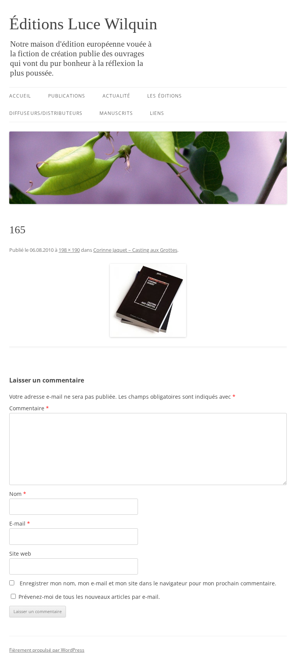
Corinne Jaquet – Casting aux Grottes (135, 249)
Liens (157, 113)
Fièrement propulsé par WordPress (46, 650)
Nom (17, 493)
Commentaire (29, 408)
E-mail (19, 523)
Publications (67, 96)
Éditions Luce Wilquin (83, 24)
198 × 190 (69, 249)
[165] (148, 300)
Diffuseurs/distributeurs (45, 113)
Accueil (20, 96)
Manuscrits (116, 113)
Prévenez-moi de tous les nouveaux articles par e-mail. (89, 596)
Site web (20, 553)
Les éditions (164, 96)
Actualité (117, 96)
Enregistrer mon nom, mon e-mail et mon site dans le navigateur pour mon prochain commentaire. (148, 583)
